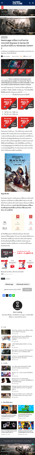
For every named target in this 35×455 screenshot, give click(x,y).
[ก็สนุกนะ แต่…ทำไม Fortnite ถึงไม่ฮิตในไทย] (6, 374)
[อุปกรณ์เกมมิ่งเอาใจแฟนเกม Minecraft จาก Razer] (26, 409)
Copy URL (27, 289)
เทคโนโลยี (4, 37)
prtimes (8, 278)
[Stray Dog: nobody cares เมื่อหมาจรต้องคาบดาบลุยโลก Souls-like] (6, 332)
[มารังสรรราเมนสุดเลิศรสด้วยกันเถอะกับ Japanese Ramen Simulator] (6, 358)
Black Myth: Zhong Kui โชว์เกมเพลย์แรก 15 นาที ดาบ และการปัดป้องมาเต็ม (22, 350)
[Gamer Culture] (17, 2)
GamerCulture (8, 274)
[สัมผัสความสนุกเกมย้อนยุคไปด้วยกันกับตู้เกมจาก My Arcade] (26, 425)
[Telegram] (10, 295)
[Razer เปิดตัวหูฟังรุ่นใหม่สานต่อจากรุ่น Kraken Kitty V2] (9, 425)
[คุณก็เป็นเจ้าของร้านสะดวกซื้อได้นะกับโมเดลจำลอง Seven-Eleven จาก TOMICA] (6, 338)
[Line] (13, 295)
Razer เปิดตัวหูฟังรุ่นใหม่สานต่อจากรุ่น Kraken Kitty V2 (9, 431)
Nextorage (4, 79)
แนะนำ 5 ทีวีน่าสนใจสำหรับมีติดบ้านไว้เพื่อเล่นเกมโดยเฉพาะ (8, 416)
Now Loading (6, 56)
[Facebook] (4, 295)
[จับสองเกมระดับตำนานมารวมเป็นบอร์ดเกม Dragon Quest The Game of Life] (6, 395)
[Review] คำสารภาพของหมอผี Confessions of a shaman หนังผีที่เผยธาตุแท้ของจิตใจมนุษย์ (23, 380)
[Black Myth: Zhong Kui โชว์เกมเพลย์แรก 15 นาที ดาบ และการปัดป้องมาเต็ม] (6, 351)
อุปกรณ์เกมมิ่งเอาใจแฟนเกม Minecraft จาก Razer (25, 415)
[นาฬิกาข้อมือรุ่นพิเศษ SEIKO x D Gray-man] (6, 345)
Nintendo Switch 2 (23, 284)
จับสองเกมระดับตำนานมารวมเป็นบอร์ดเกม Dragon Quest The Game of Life (22, 394)
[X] (7, 295)
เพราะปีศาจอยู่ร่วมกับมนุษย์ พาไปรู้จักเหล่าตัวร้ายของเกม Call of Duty (21, 367)
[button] (17, 12)
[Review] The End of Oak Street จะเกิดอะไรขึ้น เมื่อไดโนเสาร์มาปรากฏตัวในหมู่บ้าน (22, 388)
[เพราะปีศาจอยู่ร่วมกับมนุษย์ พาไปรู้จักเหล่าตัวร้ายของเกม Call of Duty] (6, 368)
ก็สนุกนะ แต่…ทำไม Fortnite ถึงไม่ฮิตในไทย (22, 373)
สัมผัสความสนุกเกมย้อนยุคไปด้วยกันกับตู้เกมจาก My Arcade (25, 431)
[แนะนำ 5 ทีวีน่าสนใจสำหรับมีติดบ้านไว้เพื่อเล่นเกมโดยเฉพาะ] (9, 409)
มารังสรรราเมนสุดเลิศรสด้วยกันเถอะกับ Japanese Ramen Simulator (22, 357)
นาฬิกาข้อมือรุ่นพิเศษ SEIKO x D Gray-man (22, 344)
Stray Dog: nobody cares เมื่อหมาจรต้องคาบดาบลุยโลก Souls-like (22, 331)
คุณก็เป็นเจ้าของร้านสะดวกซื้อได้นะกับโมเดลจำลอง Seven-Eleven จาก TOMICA (22, 338)
